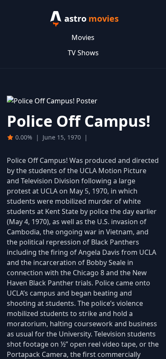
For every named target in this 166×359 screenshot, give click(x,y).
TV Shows (83, 52)
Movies (83, 37)
